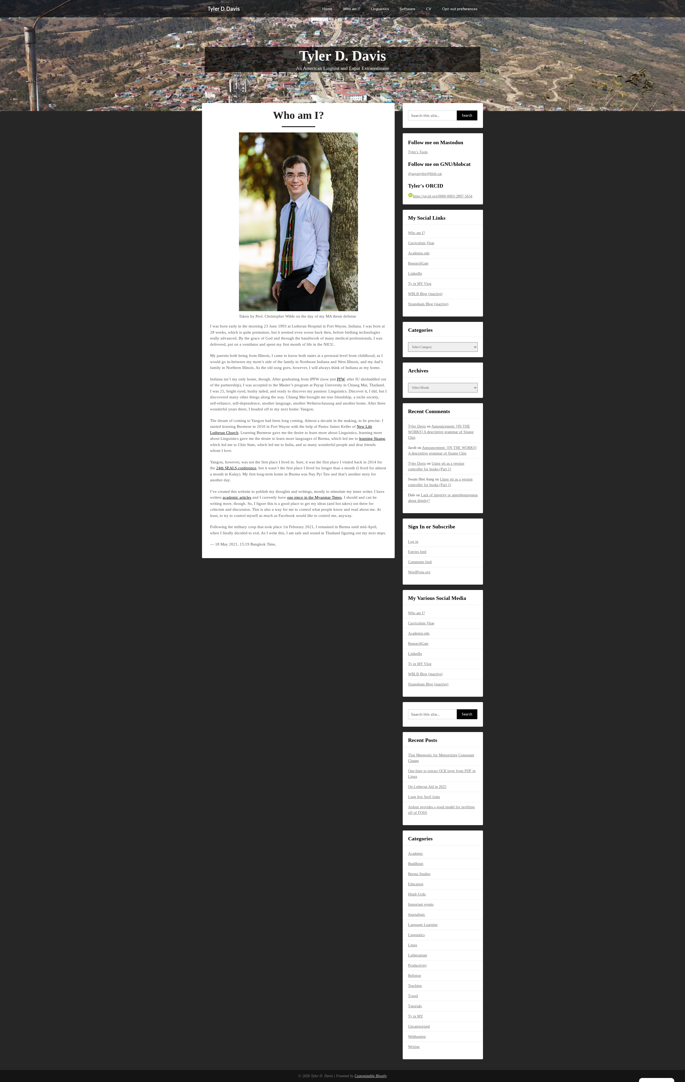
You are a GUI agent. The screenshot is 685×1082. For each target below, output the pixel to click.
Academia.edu (418, 253)
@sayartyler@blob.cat (425, 174)
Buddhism (415, 864)
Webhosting (417, 1037)
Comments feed (420, 562)
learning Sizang (372, 438)
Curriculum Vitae (421, 243)
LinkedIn (415, 274)
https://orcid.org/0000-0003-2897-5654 (442, 196)
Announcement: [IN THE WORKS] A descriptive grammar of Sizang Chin (441, 432)
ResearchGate (418, 263)
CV (428, 8)
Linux (412, 945)
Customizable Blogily (371, 1076)
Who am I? (351, 8)
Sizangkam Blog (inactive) (428, 304)
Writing (414, 1047)
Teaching (415, 986)
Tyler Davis (417, 426)
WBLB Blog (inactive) (425, 294)
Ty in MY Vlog (419, 284)
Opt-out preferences (460, 8)
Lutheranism (417, 955)
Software (407, 8)
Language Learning (422, 925)
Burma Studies (419, 874)
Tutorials (415, 1006)
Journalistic (416, 915)
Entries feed (417, 552)
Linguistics (380, 8)
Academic (415, 854)
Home (327, 8)
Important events (420, 904)
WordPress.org (419, 572)
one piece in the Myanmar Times (314, 497)
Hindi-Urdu (417, 894)
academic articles (237, 497)
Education (415, 884)
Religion (414, 976)
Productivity (417, 965)
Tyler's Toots (418, 152)
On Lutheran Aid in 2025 (427, 787)
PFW (341, 379)
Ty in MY (415, 1016)
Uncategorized (419, 1026)
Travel (413, 996)
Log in (413, 542)
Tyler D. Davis (223, 8)
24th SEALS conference (236, 468)
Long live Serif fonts (424, 797)
